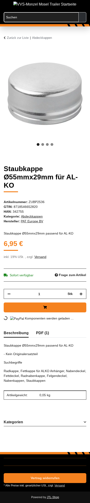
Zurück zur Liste (18, 38)
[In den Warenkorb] (7, 50)
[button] (64, 5)
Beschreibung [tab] (16, 333)
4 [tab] (52, 144)
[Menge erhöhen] (81, 294)
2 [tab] (42, 144)
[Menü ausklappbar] (6, 3)
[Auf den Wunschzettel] (77, 61)
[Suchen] (82, 17)
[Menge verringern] (9, 294)
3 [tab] (47, 144)
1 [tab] (38, 144)
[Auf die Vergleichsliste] (65, 61)
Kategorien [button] (13, 422)
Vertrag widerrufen (45, 478)
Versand (40, 257)
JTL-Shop (53, 497)
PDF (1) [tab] (42, 333)
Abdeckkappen (32, 216)
